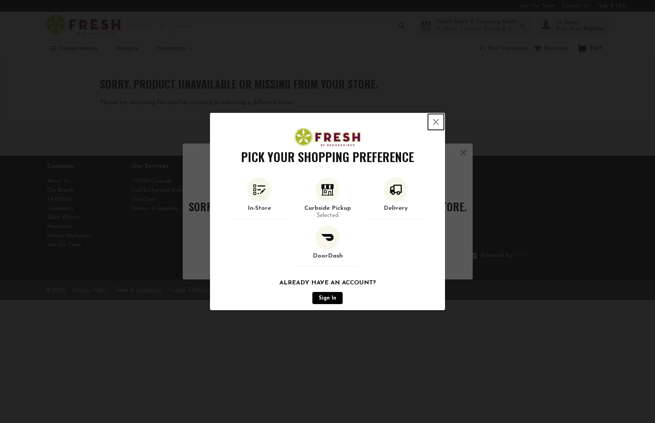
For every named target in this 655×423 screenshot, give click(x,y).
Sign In (327, 298)
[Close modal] (436, 122)
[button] (259, 198)
